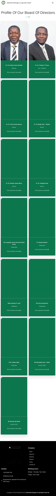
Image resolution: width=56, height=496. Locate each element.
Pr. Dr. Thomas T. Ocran (42, 65)
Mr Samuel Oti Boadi (14, 421)
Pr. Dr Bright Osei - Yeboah (42, 124)
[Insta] (12, 462)
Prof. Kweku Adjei (14, 362)
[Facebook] (8, 462)
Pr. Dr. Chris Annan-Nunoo (14, 124)
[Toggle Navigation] (53, 2)
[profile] (14, 60)
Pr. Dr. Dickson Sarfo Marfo (14, 183)
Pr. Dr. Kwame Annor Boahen (14, 65)
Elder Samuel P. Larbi (14, 303)
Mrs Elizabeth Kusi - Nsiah (42, 362)
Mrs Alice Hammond (42, 303)
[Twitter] (16, 460)
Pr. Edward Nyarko (42, 242)
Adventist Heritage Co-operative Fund (19, 3)
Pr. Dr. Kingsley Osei (42, 183)
